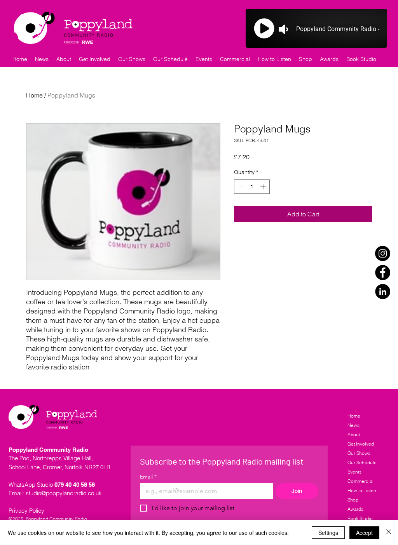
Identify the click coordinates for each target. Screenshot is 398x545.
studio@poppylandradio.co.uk (64, 493)
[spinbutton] (252, 186)
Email (148, 477)
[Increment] (264, 186)
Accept (364, 532)
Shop (352, 500)
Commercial (360, 481)
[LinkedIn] (382, 291)
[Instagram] (382, 253)
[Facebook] (382, 272)
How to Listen (361, 490)
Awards (355, 509)
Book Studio (360, 518)
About (353, 434)
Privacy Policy (26, 510)
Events (354, 472)
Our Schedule (362, 462)
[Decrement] (240, 186)
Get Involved (360, 444)
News (353, 425)
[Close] (388, 532)
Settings (328, 532)
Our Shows (358, 453)
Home (34, 95)
